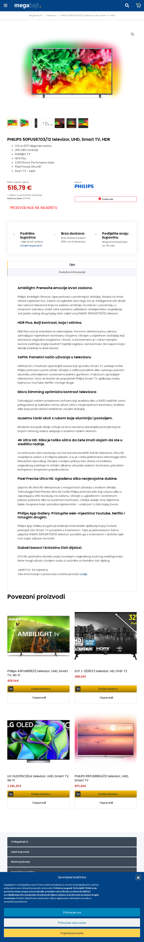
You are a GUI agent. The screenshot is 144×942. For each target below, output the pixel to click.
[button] (138, 877)
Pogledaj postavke (72, 933)
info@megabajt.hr (31, 245)
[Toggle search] (127, 5)
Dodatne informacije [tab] (72, 272)
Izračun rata (107, 199)
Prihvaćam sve (72, 912)
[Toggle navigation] (5, 5)
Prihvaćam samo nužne (72, 922)
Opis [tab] (72, 264)
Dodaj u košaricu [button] (40, 688)
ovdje (83, 574)
